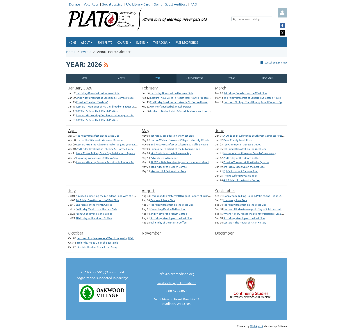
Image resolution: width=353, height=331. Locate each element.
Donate (74, 4)
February (150, 87)
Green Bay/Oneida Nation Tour (168, 209)
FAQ (194, 4)
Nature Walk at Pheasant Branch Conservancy (249, 153)
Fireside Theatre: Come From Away (97, 247)
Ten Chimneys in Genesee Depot (242, 144)
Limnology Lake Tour (235, 200)
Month (121, 78)
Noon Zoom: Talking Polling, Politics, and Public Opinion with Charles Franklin (268, 195)
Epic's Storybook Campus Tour (240, 171)
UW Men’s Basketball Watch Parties (96, 110)
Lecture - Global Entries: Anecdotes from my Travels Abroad (184, 110)
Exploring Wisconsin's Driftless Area (97, 157)
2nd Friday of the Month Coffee (241, 157)
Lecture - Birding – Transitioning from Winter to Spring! (255, 102)
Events (86, 51)
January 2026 (80, 87)
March (220, 87)
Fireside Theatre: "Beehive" (92, 102)
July (72, 190)
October (75, 232)
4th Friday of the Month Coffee (169, 166)
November (151, 232)
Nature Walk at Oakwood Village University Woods (180, 140)
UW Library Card (138, 4)
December (224, 232)
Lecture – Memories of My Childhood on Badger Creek (107, 106)
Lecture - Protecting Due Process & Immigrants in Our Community (114, 115)
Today (232, 78)
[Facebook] (282, 25)
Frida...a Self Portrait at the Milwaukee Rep (175, 148)
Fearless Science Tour (162, 200)
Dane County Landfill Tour (238, 140)
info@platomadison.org (176, 274)
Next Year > (268, 78)
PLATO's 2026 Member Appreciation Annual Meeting (181, 162)
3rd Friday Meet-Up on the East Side (244, 166)
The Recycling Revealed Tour (240, 175)
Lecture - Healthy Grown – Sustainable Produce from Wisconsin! (113, 162)
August (148, 190)
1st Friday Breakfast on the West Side (98, 93)
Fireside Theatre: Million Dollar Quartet (246, 162)
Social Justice (112, 4)
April (72, 130)
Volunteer (91, 4)
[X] (282, 33)
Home (70, 51)
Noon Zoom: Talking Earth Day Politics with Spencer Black (109, 153)
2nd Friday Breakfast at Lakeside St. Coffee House (105, 97)
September (225, 190)
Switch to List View (276, 62)
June (219, 130)
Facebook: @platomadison (176, 283)
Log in (282, 12)
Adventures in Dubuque (164, 157)
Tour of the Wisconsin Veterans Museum (99, 140)
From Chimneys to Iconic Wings (94, 213)
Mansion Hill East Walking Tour (168, 171)
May (145, 130)
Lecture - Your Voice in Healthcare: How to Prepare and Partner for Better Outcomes (199, 97)
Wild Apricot (256, 326)
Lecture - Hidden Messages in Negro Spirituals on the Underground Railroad (267, 209)
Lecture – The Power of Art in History (244, 222)
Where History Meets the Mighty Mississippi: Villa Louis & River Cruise (263, 213)
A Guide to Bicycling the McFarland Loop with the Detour (109, 195)
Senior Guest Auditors (170, 4)
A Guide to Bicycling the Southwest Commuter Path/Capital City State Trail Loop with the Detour (279, 135)
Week (84, 78)
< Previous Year (194, 78)
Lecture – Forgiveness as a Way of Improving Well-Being (109, 238)
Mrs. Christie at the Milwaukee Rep (171, 153)
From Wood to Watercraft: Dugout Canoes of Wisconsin (182, 195)
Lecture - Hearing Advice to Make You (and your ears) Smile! (110, 144)
